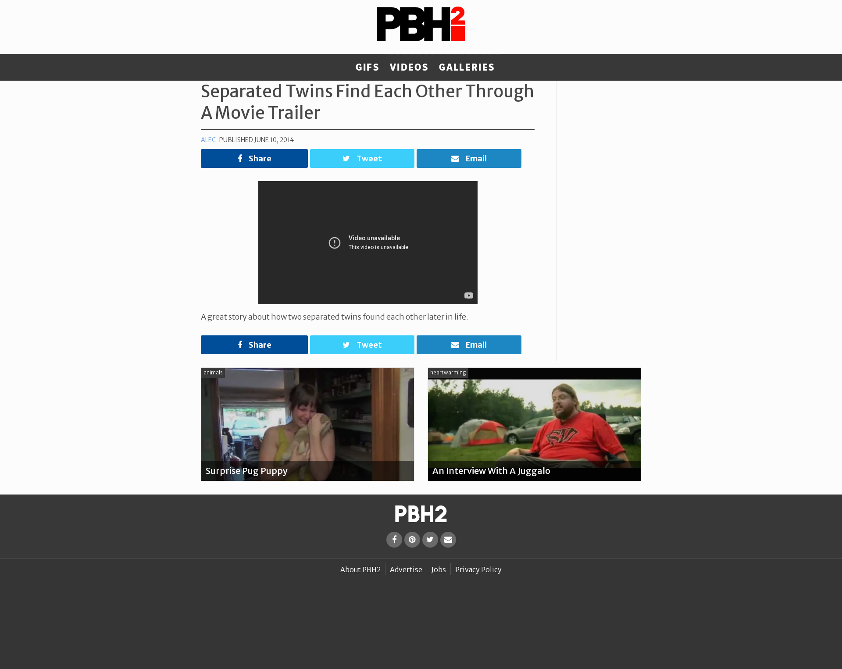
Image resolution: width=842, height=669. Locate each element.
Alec (208, 140)
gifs (367, 67)
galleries (467, 67)
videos (409, 67)
